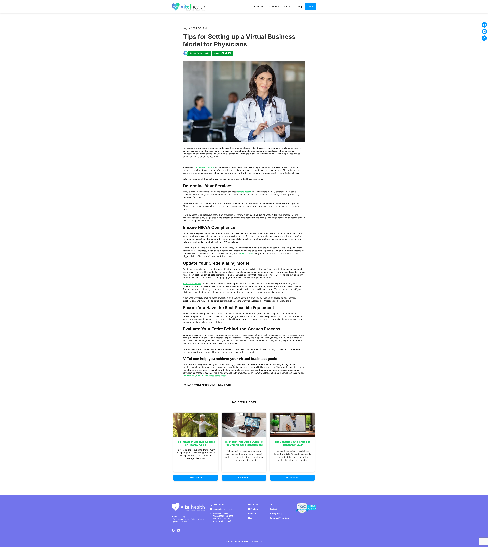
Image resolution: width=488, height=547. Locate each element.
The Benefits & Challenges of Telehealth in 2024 (292, 443)
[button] (222, 53)
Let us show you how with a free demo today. (205, 375)
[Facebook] (484, 25)
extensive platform (205, 167)
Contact (311, 6)
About (287, 6)
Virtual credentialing (192, 283)
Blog (299, 6)
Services (273, 6)
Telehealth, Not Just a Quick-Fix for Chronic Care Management (244, 443)
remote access (244, 191)
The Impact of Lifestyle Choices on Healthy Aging (195, 443)
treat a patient (246, 253)
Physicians (258, 6)
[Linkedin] (484, 31)
